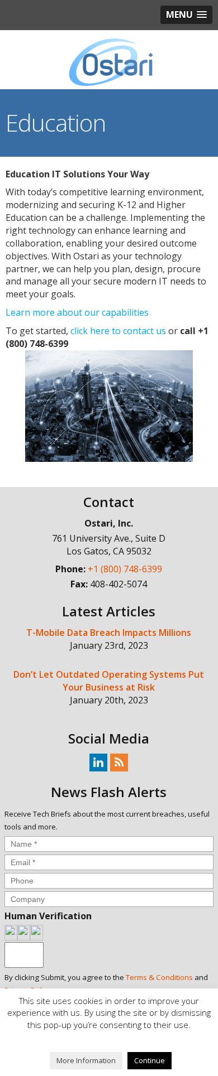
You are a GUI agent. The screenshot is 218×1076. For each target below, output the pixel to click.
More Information (86, 1060)
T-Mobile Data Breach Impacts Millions (108, 632)
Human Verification (48, 916)
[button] (186, 15)
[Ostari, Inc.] (109, 62)
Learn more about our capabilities (77, 312)
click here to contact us (118, 331)
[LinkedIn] (98, 762)
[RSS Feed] (119, 762)
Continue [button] (149, 1060)
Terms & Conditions (159, 977)
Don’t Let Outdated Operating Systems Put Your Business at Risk (108, 680)
